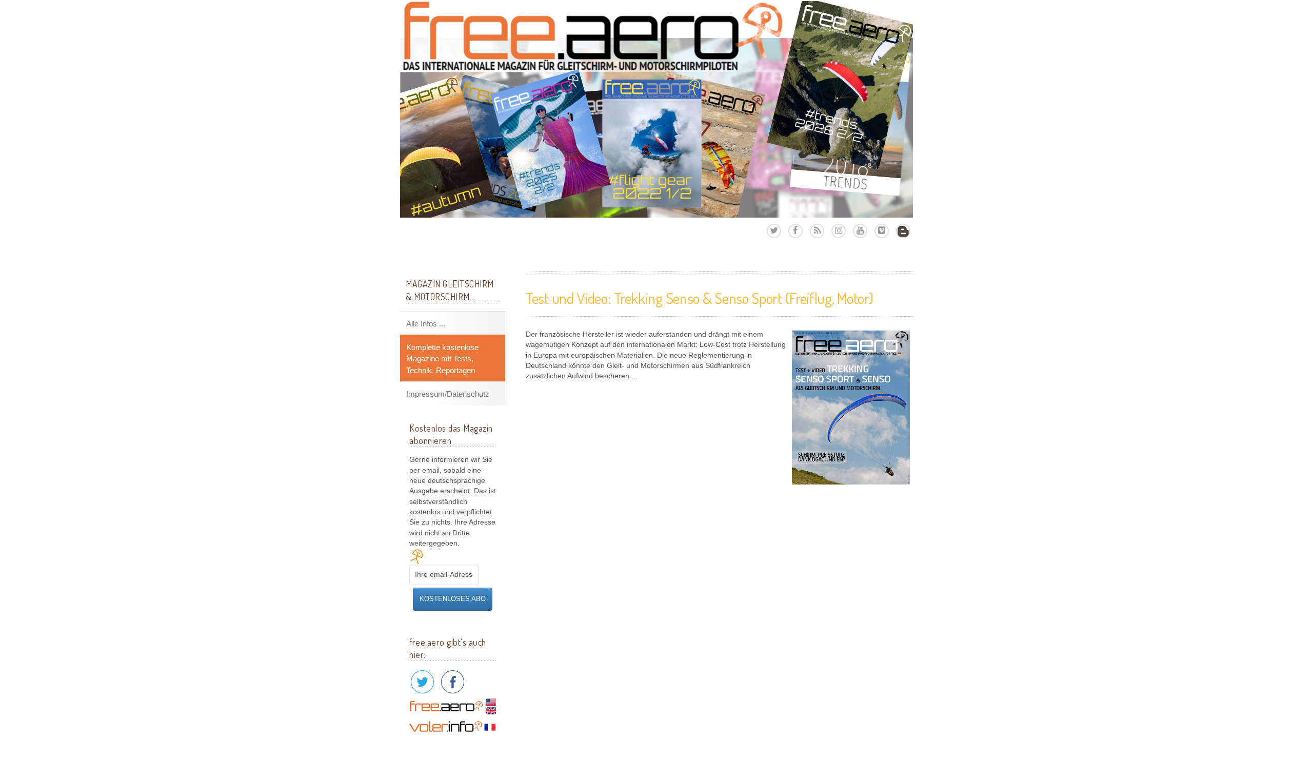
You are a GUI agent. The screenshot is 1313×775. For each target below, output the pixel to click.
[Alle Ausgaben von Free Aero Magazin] (656, 109)
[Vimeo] (881, 231)
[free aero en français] (452, 726)
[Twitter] (774, 231)
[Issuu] (903, 231)
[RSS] (817, 231)
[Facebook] (795, 231)
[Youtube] (860, 231)
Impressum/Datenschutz (447, 394)
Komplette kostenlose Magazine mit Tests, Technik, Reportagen (442, 359)
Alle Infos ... (425, 323)
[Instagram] (838, 231)
